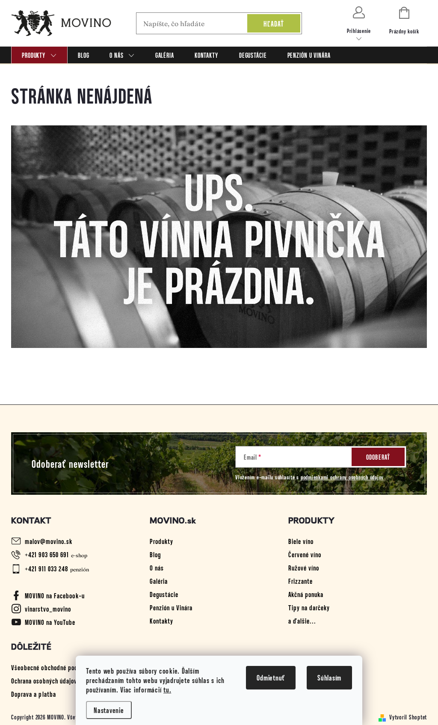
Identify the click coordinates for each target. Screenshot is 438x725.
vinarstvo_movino (48, 608)
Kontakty (161, 620)
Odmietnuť (271, 677)
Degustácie (164, 594)
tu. (167, 689)
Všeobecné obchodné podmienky (53, 667)
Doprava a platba (33, 693)
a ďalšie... (302, 620)
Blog (155, 554)
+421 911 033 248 (46, 568)
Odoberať (378, 457)
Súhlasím (329, 677)
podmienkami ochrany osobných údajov (342, 477)
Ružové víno (303, 567)
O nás (157, 567)
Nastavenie (109, 710)
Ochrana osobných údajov (44, 680)
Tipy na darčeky (309, 607)
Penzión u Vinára (171, 607)
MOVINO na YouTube (50, 621)
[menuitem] (39, 55)
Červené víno (304, 554)
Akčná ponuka (305, 594)
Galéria (159, 580)
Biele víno (301, 541)
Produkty (161, 541)
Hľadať (273, 23)
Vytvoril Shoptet (408, 717)
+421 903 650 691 (47, 554)
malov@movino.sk (48, 541)
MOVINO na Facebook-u (55, 595)
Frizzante (300, 580)
